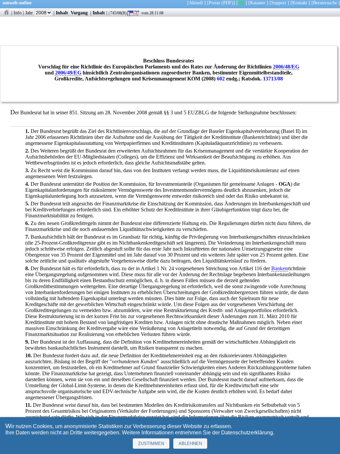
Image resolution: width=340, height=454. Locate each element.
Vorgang (79, 12)
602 (221, 78)
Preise (214, 2)
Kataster (257, 2)
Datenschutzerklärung (247, 432)
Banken (279, 268)
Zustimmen (151, 443)
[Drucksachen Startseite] (6, 12)
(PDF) (227, 2)
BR (241, 2)
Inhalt (62, 12)
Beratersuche (325, 2)
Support (278, 2)
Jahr (29, 12)
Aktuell (196, 2)
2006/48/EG (286, 66)
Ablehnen (190, 443)
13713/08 (273, 78)
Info (18, 12)
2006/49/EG (68, 72)
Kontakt (299, 2)
